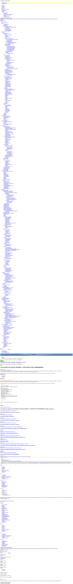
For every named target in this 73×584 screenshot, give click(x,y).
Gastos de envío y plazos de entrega (8, 14)
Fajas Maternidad (9, 154)
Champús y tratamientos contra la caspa (10, 317)
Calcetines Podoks (6, 186)
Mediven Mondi (7, 222)
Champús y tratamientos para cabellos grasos (11, 316)
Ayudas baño (7, 111)
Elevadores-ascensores (7, 301)
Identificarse (3, 569)
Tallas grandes (6, 103)
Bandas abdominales (10, 148)
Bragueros (6, 157)
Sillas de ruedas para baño (8, 71)
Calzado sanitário (6, 175)
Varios (6, 87)
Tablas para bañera (7, 73)
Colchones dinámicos (8, 83)
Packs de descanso (7, 28)
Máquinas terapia (6, 117)
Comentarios (3, 8)
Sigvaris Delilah (7, 254)
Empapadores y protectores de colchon (12, 68)
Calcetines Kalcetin (6, 187)
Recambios (6, 52)
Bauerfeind (5, 234)
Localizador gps (7, 101)
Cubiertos (6, 91)
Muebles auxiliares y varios (9, 94)
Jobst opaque (7, 231)
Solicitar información (3, 374)
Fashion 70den (7, 240)
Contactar (3, 11)
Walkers (6, 143)
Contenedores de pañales (8, 57)
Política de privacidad (45, 463)
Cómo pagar (5, 13)
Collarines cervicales (6, 167)
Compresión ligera (6, 206)
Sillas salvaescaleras (8, 304)
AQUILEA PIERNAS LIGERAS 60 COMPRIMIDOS (9, 454)
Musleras (6, 138)
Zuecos (5, 177)
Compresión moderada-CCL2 (9, 276)
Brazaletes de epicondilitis (8, 128)
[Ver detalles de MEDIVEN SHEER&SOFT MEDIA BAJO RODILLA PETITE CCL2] (10, 435)
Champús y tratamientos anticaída (9, 315)
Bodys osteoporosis (8, 156)
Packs (3, 23)
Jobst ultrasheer (7, 230)
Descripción (3, 376)
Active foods (5, 325)
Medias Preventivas (6, 213)
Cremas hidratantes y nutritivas (9, 309)
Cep (4, 266)
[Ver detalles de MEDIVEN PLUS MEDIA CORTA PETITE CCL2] (7, 431)
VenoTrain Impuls (7, 236)
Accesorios (5, 267)
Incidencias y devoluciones (5, 477)
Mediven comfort (7, 219)
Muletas (6, 36)
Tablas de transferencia (8, 51)
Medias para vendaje (6, 212)
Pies (4, 159)
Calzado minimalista (6, 176)
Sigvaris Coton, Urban (8, 255)
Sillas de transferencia (10, 50)
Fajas (6, 150)
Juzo (4, 259)
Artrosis (5, 113)
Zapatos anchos (6, 174)
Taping (5, 118)
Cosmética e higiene (4, 306)
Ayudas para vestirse (8, 90)
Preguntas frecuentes (6, 16)
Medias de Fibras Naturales (7, 207)
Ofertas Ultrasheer (9, 201)
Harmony (6, 291)
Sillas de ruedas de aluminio (11, 47)
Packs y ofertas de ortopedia (7, 26)
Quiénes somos (4, 10)
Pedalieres (6, 95)
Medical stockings (7, 239)
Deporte (3, 335)
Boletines (3, 483)
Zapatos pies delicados (5, 170)
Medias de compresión (5, 190)
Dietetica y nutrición (4, 324)
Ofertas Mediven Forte (10, 195)
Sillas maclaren (7, 110)
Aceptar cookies (3, 583)
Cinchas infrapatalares (8, 137)
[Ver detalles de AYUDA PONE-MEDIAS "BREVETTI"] (6, 414)
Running (5, 339)
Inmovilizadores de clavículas (9, 132)
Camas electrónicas (8, 79)
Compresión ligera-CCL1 (8, 275)
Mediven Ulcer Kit (7, 223)
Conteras (8, 53)
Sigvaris (5, 246)
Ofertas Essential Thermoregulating (12, 199)
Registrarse (3, 570)
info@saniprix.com (4, 3)
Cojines (6, 80)
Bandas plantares (7, 161)
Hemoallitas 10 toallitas (4, 441)
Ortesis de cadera (6, 158)
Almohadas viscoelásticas (8, 78)
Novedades (3, 6)
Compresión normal (6, 205)
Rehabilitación (4, 115)
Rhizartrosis (7, 130)
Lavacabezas (7, 64)
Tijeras (6, 99)
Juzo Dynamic (7, 261)
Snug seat (6, 112)
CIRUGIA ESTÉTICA (5, 299)
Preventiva (6, 241)
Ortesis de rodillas (7, 139)
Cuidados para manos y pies (7, 320)
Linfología (3, 272)
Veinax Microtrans (7, 258)
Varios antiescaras (6, 124)
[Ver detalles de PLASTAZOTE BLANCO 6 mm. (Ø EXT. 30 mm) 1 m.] (8, 418)
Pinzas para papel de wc (10, 62)
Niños (4, 104)
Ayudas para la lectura (8, 92)
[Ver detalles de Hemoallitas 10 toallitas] (3, 439)
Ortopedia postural (4, 297)
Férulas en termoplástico (8, 131)
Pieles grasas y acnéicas (8, 310)
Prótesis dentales (7, 319)
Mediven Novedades (8, 224)
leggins (5, 215)
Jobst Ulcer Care (7, 233)
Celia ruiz (5, 173)
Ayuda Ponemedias (8, 268)
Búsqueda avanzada (3, 554)
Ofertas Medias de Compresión (8, 191)
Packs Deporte (6, 25)
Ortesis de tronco (6, 144)
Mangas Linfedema (8, 278)
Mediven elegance (7, 218)
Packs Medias (7, 193)
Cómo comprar (6, 12)
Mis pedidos (3, 481)
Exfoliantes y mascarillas (8, 311)
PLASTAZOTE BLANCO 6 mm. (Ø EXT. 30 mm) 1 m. (10, 420)
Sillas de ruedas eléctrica (10, 49)
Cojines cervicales (7, 81)
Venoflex (5, 265)
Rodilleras (6, 142)
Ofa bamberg (5, 225)
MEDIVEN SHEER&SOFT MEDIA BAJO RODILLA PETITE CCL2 (12, 437)
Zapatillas (5, 178)
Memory (6, 227)
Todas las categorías (3, 21)
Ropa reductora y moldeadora (6, 298)
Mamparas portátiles (8, 65)
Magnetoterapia (6, 345)
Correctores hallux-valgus (8, 164)
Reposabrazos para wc (8, 70)
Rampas (5, 302)
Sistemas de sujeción (8, 86)
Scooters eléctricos (7, 44)
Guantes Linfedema (8, 279)
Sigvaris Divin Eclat (8, 253)
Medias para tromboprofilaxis (8, 208)
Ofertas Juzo (7, 203)
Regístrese (34, 354)
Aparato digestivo (6, 329)
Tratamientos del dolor (8, 100)
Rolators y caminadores (8, 41)
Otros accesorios (7, 271)
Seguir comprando (2, 557)
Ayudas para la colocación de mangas (10, 277)
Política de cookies (4, 486)
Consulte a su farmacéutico (5, 9)
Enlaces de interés (4, 482)
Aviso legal (3, 484)
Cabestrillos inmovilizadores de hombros (10, 129)
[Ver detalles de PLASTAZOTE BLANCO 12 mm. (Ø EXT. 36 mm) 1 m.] (8, 410)
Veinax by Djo (6, 257)
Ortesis (3, 125)
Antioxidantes (5, 330)
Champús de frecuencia (8, 314)
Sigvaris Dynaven (7, 256)
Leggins (3, 189)
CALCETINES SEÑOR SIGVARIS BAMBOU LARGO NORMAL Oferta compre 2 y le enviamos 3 (17, 445)
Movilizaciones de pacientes (9, 38)
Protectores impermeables (8, 69)
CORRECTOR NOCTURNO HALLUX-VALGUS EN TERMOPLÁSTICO (13, 428)
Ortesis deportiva (6, 169)
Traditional (6, 295)
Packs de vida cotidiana (8, 30)
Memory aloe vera (7, 226)
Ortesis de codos (7, 134)
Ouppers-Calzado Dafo (7, 179)
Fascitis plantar (7, 163)
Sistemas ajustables (7, 282)
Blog (2, 469)
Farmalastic (5, 243)
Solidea (5, 237)
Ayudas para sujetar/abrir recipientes (10, 89)
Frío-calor (5, 119)
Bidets (8, 61)
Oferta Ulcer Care (9, 202)
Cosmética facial (6, 308)
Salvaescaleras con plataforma (9, 305)
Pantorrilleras (7, 141)
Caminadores (7, 108)
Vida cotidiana (6, 88)
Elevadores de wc (7, 59)
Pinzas (6, 96)
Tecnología (3, 347)
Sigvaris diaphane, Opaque (9, 252)
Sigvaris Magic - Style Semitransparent (10, 250)
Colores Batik (7, 211)
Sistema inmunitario (6, 334)
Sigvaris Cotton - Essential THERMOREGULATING (12, 249)
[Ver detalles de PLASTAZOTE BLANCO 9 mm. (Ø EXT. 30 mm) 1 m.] (8, 422)
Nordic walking (6, 341)
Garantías (5, 15)
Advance (6, 294)
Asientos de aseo (7, 56)
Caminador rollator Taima (10, 43)
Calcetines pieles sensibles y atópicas (9, 183)
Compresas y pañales (10, 67)
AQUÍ (10, 582)
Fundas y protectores (8, 84)
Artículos (3, 466)
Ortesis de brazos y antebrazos (9, 133)
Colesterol (5, 331)
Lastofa (6, 228)
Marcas (3, 7)
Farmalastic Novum (8, 245)
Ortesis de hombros (8, 135)
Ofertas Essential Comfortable (11, 198)
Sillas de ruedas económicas (11, 48)
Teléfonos (6, 98)
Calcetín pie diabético (6, 182)
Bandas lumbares (9, 147)
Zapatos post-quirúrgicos (8, 166)
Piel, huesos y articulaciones (7, 333)
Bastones (6, 35)
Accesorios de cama (8, 77)
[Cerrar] (0, 556)
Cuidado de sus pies (8, 269)
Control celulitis (7, 242)
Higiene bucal (5, 318)
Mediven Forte (7, 221)
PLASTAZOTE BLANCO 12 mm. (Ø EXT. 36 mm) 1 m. (10, 412)
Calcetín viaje (5, 181)
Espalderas (6, 149)
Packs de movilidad (8, 29)
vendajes (5, 214)
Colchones (6, 82)
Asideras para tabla (9, 75)
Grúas (6, 37)
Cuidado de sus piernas (8, 270)
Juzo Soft (6, 262)
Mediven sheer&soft (8, 217)
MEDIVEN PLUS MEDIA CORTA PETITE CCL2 (9, 433)
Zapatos (6, 165)
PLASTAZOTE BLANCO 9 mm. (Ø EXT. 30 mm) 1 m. (10, 424)
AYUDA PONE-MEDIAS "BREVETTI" (7, 416)
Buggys (6, 107)
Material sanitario (4, 342)
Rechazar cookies (7, 583)
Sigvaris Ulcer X (7, 251)
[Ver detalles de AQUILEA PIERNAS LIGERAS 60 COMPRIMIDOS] (8, 452)
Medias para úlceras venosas (7, 209)
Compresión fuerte (6, 204)
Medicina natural (6, 332)
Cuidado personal (7, 58)
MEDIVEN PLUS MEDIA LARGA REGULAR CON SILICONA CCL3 (13, 449)
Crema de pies (7, 322)
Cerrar (1, 365)
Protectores (6, 162)
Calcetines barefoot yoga (7, 188)
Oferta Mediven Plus (10, 196)
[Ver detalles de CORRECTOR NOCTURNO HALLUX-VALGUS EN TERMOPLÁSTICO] (11, 426)
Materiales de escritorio (8, 93)
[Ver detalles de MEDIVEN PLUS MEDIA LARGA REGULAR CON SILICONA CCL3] (10, 447)
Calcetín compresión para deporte (8, 185)
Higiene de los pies (7, 63)
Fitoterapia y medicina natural (6, 326)
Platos (6, 97)
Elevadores (8, 60)
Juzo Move (6, 263)
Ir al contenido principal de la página (5, 0)
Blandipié (5, 172)
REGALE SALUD (4, 22)
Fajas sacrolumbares (9, 153)
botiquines (5, 346)
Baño (4, 54)
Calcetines (3, 180)
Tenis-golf (5, 340)
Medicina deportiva (6, 337)
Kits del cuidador (9, 40)
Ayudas (3, 32)
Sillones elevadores (8, 85)
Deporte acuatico (6, 338)
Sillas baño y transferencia (8, 72)
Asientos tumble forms (8, 105)
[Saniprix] (1, 20)
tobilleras (6, 140)
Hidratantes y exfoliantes (8, 323)
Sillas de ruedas (7, 45)
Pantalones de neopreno (8, 155)
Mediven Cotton (7, 220)
